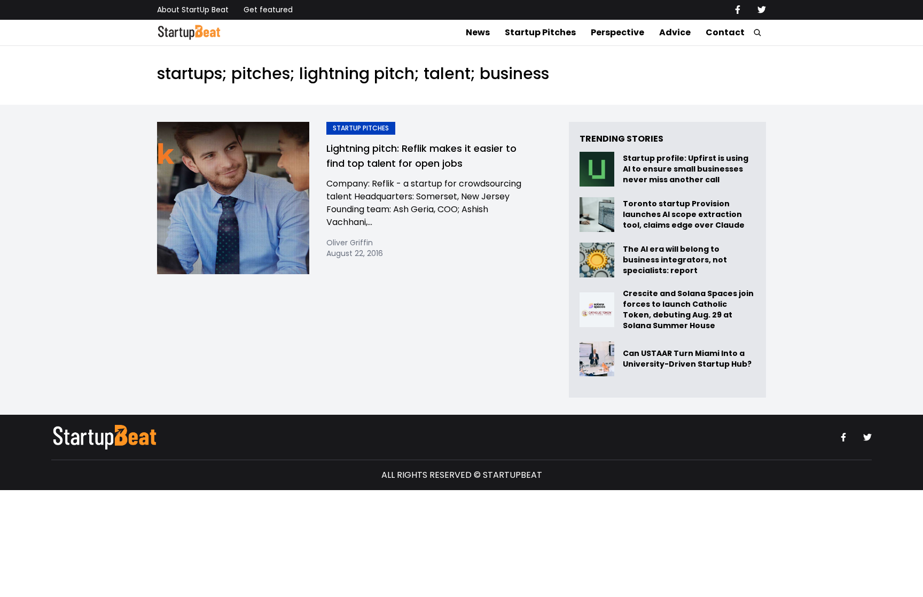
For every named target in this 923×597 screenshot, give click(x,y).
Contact (725, 32)
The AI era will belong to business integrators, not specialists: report (675, 260)
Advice (675, 32)
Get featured (268, 9)
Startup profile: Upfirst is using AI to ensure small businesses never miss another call (685, 169)
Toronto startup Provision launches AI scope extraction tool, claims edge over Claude (684, 214)
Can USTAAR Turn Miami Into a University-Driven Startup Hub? (687, 358)
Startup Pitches (540, 32)
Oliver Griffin (349, 242)
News (478, 32)
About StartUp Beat (193, 9)
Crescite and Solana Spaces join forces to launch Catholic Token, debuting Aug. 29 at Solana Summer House (688, 309)
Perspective (617, 32)
